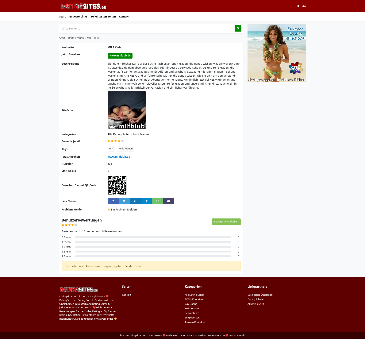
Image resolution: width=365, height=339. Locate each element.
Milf (111, 148)
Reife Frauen (76, 38)
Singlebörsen (192, 317)
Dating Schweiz (256, 299)
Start (62, 16)
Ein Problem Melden (123, 209)
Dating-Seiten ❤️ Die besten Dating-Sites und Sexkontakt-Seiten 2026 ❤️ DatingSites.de (196, 335)
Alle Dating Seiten (119, 134)
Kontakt (124, 16)
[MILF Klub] (127, 110)
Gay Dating (191, 304)
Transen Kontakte (195, 322)
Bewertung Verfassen (226, 221)
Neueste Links (78, 16)
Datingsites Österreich (260, 294)
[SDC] (277, 52)
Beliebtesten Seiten (103, 16)
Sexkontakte (192, 313)
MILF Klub (93, 38)
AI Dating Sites (256, 304)
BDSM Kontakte (194, 299)
